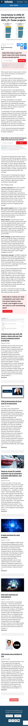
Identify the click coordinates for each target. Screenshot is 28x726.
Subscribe (22, 60)
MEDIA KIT (9, 716)
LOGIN (25, 1)
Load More (14, 699)
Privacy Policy (4, 65)
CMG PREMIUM (20, 1)
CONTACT (18, 716)
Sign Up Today (7, 311)
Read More (4, 377)
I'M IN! (21, 142)
